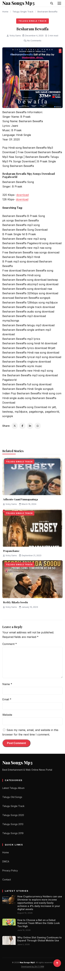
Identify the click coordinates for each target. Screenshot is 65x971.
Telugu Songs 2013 (12, 824)
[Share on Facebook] (22, 426)
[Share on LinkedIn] (30, 426)
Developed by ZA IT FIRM (32, 966)
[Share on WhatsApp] (37, 426)
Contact (6, 879)
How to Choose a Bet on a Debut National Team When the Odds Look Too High (38, 923)
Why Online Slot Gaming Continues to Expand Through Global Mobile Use (39, 939)
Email (6, 699)
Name (7, 684)
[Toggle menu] (59, 3)
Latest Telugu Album (13, 788)
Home (5, 11)
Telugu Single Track (22, 11)
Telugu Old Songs (12, 797)
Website (7, 714)
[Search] (51, 3)
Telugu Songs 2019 (13, 833)
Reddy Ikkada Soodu (15, 602)
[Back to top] (57, 963)
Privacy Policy (10, 870)
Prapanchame (11, 551)
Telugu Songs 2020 (13, 815)
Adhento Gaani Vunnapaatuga (20, 499)
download (22, 195)
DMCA (5, 861)
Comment (9, 644)
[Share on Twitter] (15, 426)
